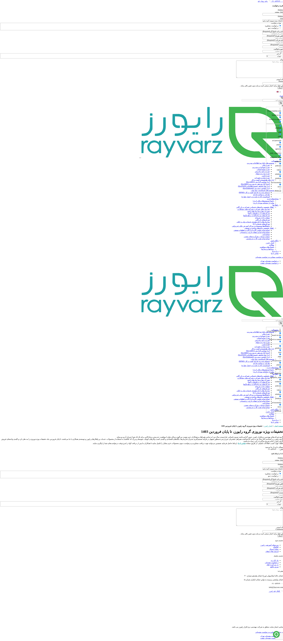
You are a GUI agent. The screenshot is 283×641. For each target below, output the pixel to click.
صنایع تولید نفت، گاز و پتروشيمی (258, 239)
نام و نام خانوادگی (273, 31)
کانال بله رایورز (274, 591)
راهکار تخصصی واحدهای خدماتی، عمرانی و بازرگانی (255, 207)
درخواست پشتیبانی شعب (269, 263)
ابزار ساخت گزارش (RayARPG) (258, 182)
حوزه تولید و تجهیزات (262, 178)
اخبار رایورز (270, 243)
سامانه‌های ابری (273, 199)
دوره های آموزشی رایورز (269, 545)
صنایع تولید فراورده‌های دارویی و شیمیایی (255, 232)
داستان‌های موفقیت (267, 247)
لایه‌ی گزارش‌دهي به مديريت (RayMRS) (255, 184)
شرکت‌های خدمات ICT (261, 224)
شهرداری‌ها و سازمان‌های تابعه (258, 211)
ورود (281, 96)
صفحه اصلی (278, 426)
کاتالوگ (276, 547)
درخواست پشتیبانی (272, 562)
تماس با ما (275, 253)
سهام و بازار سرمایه (262, 218)
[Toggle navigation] (140, 157)
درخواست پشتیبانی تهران (269, 261)
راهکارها (275, 205)
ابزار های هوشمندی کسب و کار (262, 180)
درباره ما (275, 251)
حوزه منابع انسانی (263, 169)
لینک (281, 18)
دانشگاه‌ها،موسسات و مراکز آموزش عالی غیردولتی (251, 226)
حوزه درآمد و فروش (262, 171)
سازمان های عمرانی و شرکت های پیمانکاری (253, 209)
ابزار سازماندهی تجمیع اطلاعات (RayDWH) (254, 186)
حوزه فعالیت (278, 49)
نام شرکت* (275, 40)
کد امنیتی (279, 79)
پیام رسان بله (263, 1)
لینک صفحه (279, 12)
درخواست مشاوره (271, 26)
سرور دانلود (274, 567)
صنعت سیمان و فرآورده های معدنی (257, 236)
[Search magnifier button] (281, 103)
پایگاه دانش (274, 241)
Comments (279, 529)
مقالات (271, 245)
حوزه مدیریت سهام (263, 174)
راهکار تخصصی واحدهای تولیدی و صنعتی (259, 228)
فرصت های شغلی (272, 551)
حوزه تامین (266, 176)
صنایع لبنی (266, 234)
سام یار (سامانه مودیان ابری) (263, 203)
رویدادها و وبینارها (267, 249)
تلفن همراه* (275, 36)
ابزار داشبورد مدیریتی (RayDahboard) (256, 188)
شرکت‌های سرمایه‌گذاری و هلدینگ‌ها (256, 216)
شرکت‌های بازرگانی (262, 220)
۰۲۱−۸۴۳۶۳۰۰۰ (277, 1)
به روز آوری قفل (272, 565)
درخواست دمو (273, 28)
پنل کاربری (275, 560)
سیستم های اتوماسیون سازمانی (262, 190)
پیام (281, 60)
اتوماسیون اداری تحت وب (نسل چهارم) (255, 197)
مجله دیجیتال (274, 549)
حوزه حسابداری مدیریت (261, 167)
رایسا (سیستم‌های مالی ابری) (263, 201)
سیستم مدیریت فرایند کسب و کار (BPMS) (254, 192)
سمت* (276, 45)
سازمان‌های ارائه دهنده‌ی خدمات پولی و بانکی (253, 222)
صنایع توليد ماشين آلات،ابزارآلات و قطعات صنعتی (252, 230)
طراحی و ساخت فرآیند (261, 195)
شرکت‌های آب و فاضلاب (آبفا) (259, 213)
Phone (281, 81)
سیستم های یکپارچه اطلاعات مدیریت (260, 163)
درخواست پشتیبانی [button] (262, 257)
